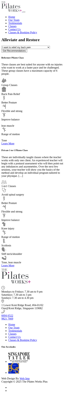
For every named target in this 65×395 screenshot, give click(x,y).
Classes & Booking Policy (22, 32)
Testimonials (15, 23)
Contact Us (14, 29)
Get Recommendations (14, 50)
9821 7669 (7, 318)
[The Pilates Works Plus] (12, 11)
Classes (12, 26)
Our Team (13, 20)
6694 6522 (7, 315)
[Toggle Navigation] (24, 11)
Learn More (7, 143)
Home (11, 16)
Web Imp (25, 378)
